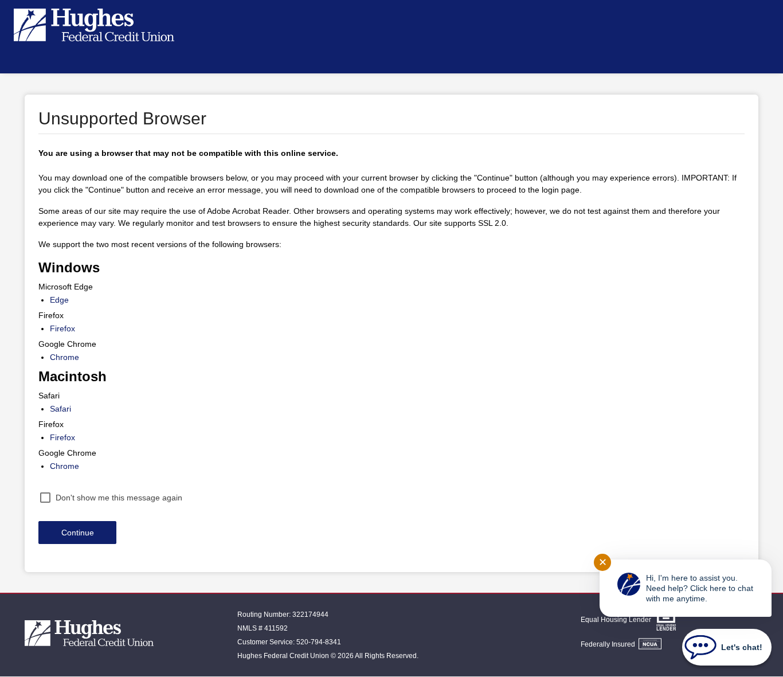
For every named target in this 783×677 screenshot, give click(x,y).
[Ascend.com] (89, 635)
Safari (60, 408)
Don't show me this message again (119, 497)
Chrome (64, 357)
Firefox (62, 328)
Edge (59, 299)
